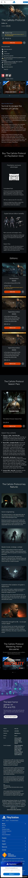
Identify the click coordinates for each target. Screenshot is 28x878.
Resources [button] (4, 847)
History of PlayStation (6, 834)
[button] (14, 87)
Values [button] (3, 841)
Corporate (4, 832)
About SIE (4, 825)
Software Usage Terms (23, 872)
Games (7, 820)
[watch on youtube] (21, 668)
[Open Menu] (1, 2)
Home (3, 820)
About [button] (3, 823)
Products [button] (4, 838)
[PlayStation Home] (14, 2)
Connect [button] (4, 850)
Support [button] (4, 844)
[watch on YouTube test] (22, 92)
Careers (3, 827)
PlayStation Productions (6, 831)
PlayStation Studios (6, 829)
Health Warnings (6, 785)
